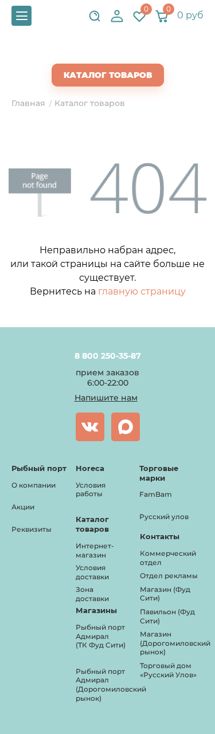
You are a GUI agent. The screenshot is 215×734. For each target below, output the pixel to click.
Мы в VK (90, 427)
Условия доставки (92, 572)
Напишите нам (106, 397)
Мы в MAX (125, 427)
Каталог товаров (108, 75)
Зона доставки (92, 594)
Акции (22, 507)
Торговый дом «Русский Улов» (168, 670)
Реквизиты (31, 529)
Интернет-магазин (95, 550)
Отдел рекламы (169, 575)
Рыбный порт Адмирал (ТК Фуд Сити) (101, 636)
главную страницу (142, 291)
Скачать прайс (117, 52)
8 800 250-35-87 (107, 356)
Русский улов (164, 516)
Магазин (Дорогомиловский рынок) (175, 643)
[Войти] (117, 16)
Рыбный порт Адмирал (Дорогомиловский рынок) (111, 684)
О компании (33, 485)
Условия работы (90, 490)
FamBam (155, 494)
